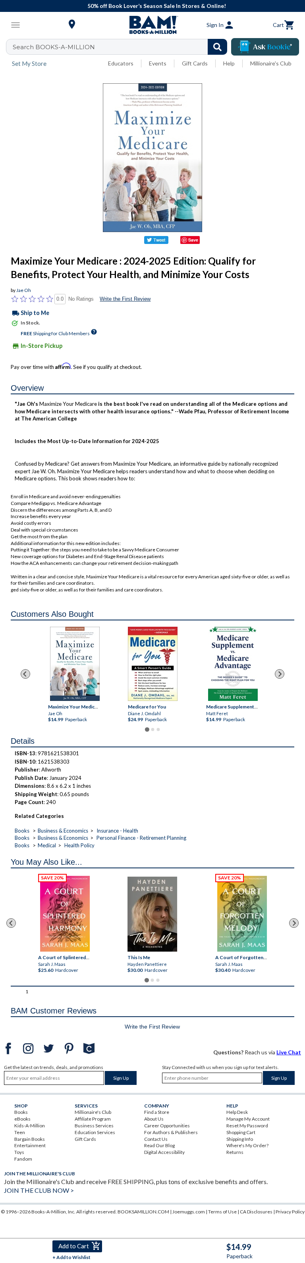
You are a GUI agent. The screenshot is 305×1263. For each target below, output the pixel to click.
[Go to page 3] (158, 729)
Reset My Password (247, 1126)
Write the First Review (125, 299)
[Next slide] (279, 674)
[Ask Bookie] (265, 47)
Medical (47, 845)
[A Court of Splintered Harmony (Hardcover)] (65, 914)
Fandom (23, 1159)
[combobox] (121, 46)
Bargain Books (29, 1139)
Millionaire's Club (270, 63)
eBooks (22, 1119)
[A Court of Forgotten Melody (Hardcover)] (242, 914)
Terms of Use (222, 1212)
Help (229, 63)
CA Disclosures (256, 1212)
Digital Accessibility (164, 1152)
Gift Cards (195, 63)
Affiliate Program (93, 1119)
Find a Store (156, 1112)
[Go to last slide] (25, 674)
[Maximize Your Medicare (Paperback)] (74, 664)
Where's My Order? (247, 1145)
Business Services (94, 1126)
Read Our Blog (159, 1145)
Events (157, 63)
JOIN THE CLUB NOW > (39, 1190)
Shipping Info (239, 1139)
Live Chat (288, 1052)
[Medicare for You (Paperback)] (153, 664)
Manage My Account (248, 1119)
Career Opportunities (167, 1126)
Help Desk (237, 1112)
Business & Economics (63, 830)
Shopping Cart (240, 1132)
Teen (19, 1132)
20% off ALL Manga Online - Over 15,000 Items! (156, 5)
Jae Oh (23, 290)
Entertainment (30, 1145)
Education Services (95, 1132)
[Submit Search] (217, 47)
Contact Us (156, 1139)
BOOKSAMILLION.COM (143, 1212)
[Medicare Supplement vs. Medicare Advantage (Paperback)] (232, 662)
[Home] (152, 25)
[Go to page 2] (152, 729)
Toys (19, 1152)
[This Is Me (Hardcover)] (152, 914)
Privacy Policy (290, 1212)
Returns (234, 1152)
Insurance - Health (117, 830)
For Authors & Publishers (171, 1132)
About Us (154, 1119)
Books (22, 830)
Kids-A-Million (29, 1126)
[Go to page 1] (147, 729)
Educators (120, 63)
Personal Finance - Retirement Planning (141, 838)
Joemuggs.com (188, 1212)
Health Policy (79, 845)
